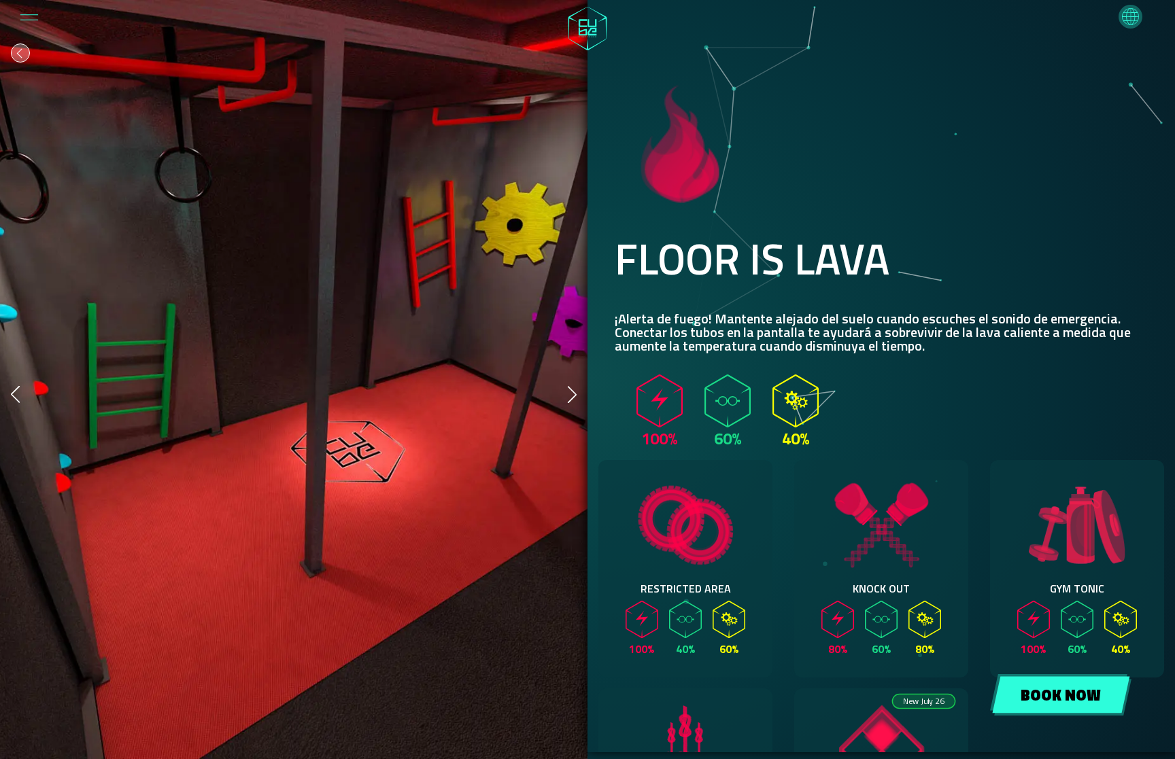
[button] (1130, 17)
